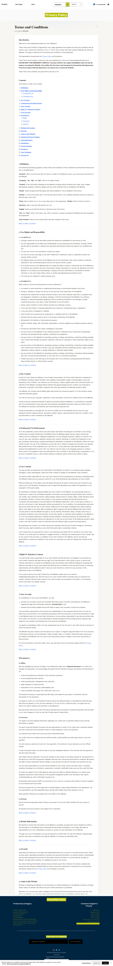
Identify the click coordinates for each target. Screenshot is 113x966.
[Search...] (67, 4)
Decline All (96, 963)
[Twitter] (59, 950)
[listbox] (76, 4)
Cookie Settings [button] (86, 963)
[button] (76, 4)
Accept (105, 963)
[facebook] (56, 950)
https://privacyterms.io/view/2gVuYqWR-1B (18, 964)
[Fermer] (111, 963)
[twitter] (54, 950)
